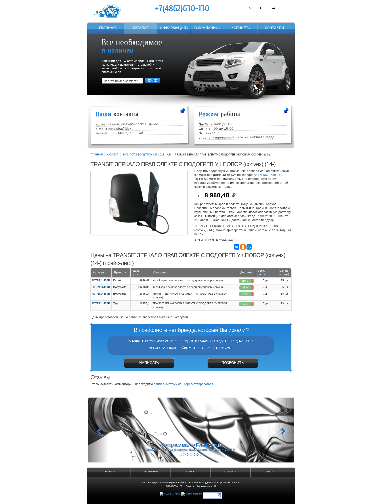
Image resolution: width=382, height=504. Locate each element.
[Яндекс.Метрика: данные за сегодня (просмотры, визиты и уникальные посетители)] (170, 494)
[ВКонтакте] (236, 247)
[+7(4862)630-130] (182, 8)
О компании (206, 28)
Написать (149, 363)
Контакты (274, 28)
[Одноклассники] (243, 247)
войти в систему (165, 384)
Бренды (190, 471)
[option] (139, 203)
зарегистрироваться (198, 384)
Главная (107, 28)
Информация (173, 28)
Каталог (141, 28)
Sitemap (270, 471)
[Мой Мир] (249, 247)
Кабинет (239, 28)
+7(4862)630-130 (270, 174)
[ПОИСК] (152, 80)
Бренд (118, 272)
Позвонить (233, 363)
